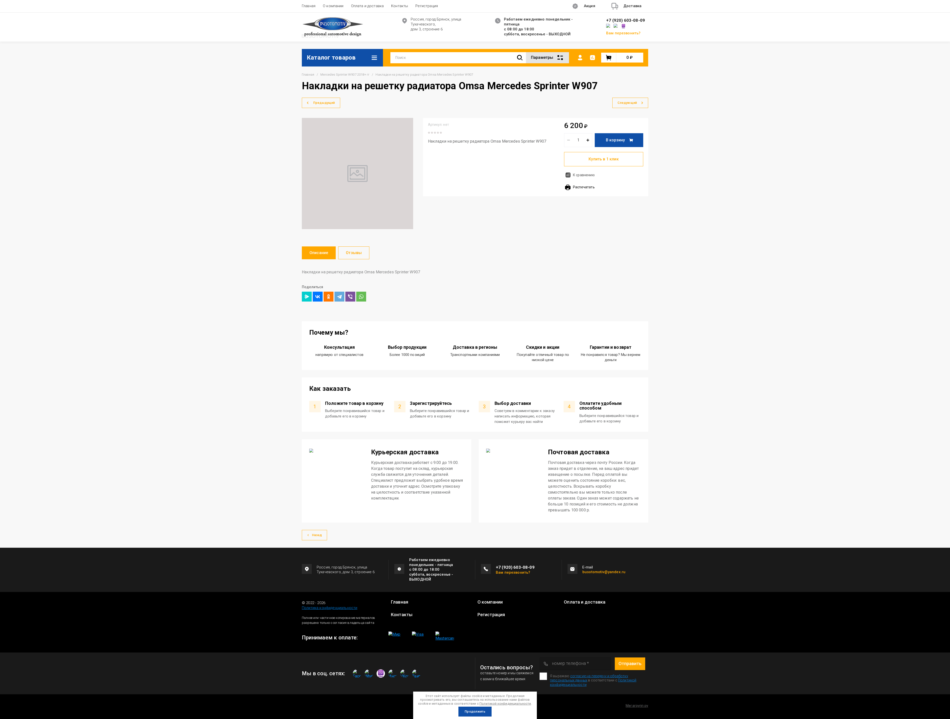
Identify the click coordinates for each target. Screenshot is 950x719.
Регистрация (426, 6)
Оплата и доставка (367, 6)
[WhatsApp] (361, 297)
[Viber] (350, 297)
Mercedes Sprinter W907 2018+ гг (344, 74)
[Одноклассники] (328, 297)
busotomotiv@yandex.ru (603, 572)
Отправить (629, 663)
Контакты (399, 6)
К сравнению (584, 175)
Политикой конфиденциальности (505, 703)
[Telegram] (339, 297)
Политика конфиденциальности (329, 608)
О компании (333, 6)
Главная (308, 6)
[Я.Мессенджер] (307, 297)
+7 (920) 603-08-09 (625, 20)
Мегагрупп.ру (637, 706)
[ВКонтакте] (318, 297)
